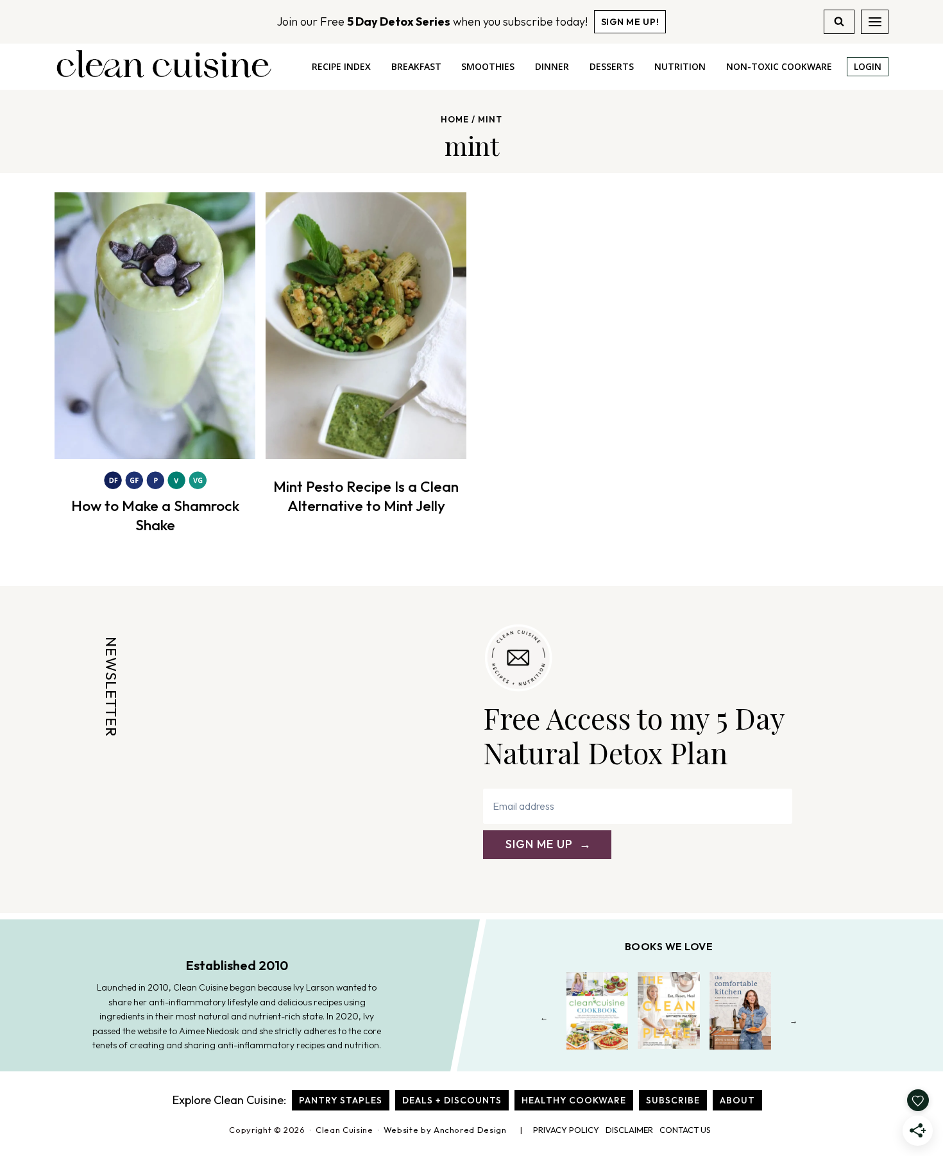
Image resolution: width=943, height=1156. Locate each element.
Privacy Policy (566, 1130)
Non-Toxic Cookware (779, 66)
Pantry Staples (340, 1100)
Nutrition (680, 66)
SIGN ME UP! (630, 22)
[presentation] (155, 325)
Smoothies (487, 66)
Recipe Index (341, 66)
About (737, 1100)
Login (867, 66)
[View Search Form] (839, 22)
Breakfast (416, 66)
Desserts (612, 66)
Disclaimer (629, 1130)
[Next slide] (794, 1020)
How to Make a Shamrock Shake (155, 515)
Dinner (552, 66)
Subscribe (673, 1100)
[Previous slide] (544, 1020)
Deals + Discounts (452, 1100)
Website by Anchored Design (445, 1130)
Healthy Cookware (574, 1100)
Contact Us (685, 1130)
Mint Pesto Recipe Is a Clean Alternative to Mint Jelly (366, 496)
